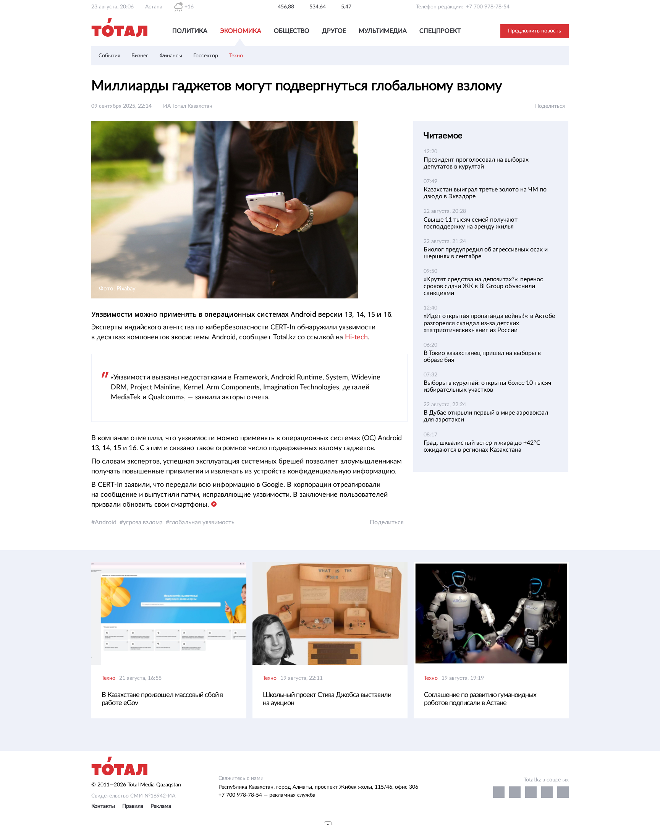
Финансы (171, 55)
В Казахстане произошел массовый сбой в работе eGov (162, 699)
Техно (236, 55)
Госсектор (205, 55)
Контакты (103, 806)
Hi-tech (356, 337)
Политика (189, 31)
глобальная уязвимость (202, 522)
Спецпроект (440, 31)
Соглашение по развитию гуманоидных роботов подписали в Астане (480, 699)
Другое (334, 31)
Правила (132, 806)
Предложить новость (534, 31)
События (109, 55)
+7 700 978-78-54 (488, 7)
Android (105, 522)
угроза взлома (143, 522)
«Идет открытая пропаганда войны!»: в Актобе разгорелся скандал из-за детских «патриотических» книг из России (489, 323)
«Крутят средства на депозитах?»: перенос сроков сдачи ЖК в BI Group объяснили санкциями (483, 286)
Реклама (160, 806)
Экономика (240, 31)
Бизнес (140, 55)
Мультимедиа (383, 31)
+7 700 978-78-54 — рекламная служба (266, 795)
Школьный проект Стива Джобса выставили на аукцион (327, 699)
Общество (291, 31)
